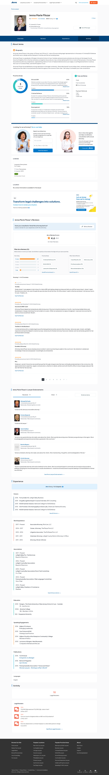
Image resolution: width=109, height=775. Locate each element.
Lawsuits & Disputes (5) (50, 268)
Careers (79, 748)
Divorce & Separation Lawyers (62, 760)
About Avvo (79, 745)
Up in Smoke (23, 663)
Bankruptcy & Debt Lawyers (62, 745)
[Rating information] (57, 18)
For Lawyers (14, 758)
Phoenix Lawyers (37, 760)
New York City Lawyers (38, 745)
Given (54, 395)
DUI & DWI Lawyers (59, 753)
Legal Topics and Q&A (54, 2)
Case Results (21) (76, 260)
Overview (20, 38)
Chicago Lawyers (37, 750)
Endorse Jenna (85, 395)
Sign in (94, 2)
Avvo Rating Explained (82, 753)
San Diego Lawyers (37, 765)
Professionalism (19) (77, 264)
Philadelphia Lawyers (38, 758)
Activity (88, 38)
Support (79, 750)
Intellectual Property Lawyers (62, 762)
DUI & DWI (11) (47, 264)
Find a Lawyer (15, 745)
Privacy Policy (23, 770)
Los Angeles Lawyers (38, 748)
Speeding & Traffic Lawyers (61, 765)
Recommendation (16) (77, 268)
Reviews (43, 38)
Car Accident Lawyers (60, 758)
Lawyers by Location (25, 2)
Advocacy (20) (88, 260)
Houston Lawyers (37, 753)
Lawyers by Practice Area (40, 2)
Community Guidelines (42, 770)
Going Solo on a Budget (26, 658)
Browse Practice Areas (17, 753)
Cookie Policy (31, 770)
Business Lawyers (59, 748)
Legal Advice (15, 750)
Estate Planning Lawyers (61, 755)
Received (26, 395)
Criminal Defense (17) (49, 260)
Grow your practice (83, 2)
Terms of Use (15, 770)
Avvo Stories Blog (16, 755)
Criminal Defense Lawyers (61, 750)
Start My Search (43, 150)
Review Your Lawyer (16, 748)
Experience (65, 38)
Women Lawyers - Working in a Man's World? (33, 668)
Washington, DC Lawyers (39, 755)
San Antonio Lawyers (38, 762)
